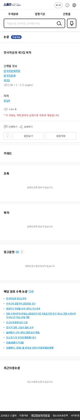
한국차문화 (10, 75)
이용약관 (23, 415)
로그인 (58, 5)
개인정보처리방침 (40, 415)
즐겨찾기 (70, 27)
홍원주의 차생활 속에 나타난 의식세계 (23, 308)
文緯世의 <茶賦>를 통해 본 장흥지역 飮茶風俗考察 (29, 347)
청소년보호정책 (60, 415)
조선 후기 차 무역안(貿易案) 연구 (21, 337)
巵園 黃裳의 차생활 (15, 342)
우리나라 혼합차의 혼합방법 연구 (21, 303)
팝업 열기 (22, 252)
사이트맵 (75, 415)
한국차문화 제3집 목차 (16, 298)
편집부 (7, 100)
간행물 (67, 14)
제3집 (7, 80)
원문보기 (28, 136)
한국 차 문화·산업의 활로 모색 (19, 327)
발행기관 (40, 14)
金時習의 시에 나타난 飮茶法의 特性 (23, 332)
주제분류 (13, 14)
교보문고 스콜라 (9, 415)
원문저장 (61, 136)
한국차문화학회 (12, 71)
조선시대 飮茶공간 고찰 (17, 322)
